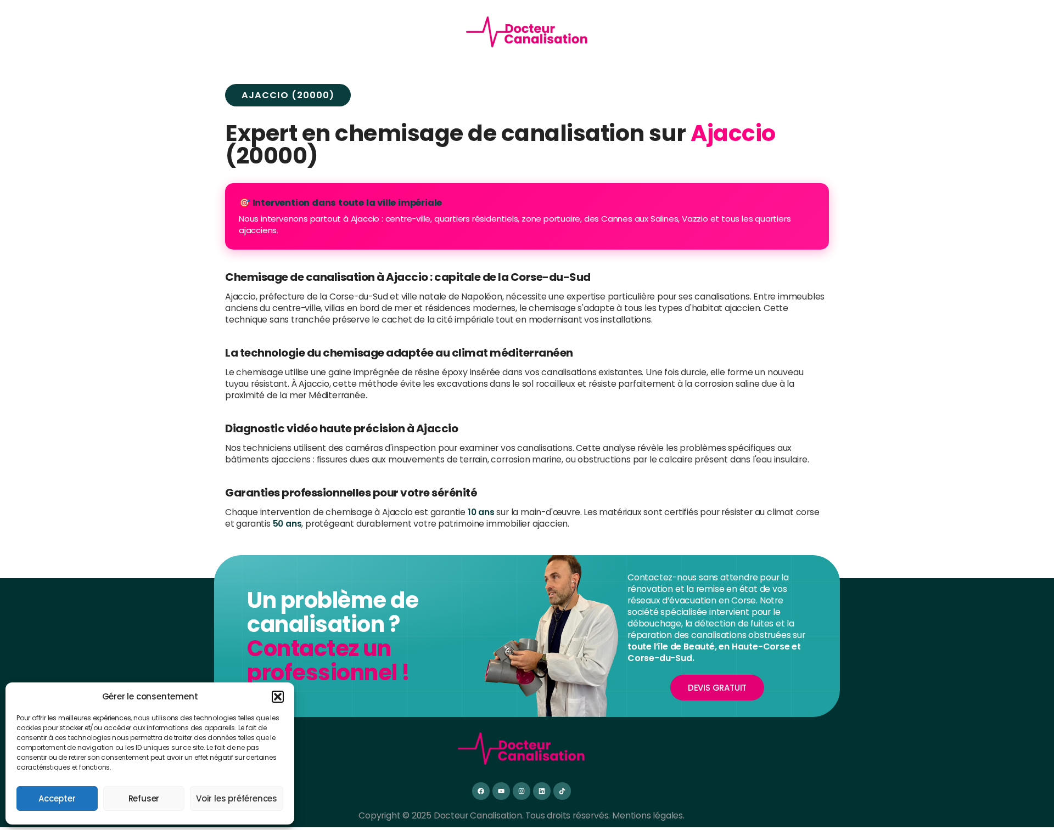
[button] (277, 696)
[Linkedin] (541, 790)
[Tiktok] (561, 790)
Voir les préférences (236, 798)
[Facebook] (480, 790)
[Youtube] (500, 790)
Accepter (56, 798)
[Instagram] (521, 790)
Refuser (144, 798)
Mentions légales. (648, 815)
